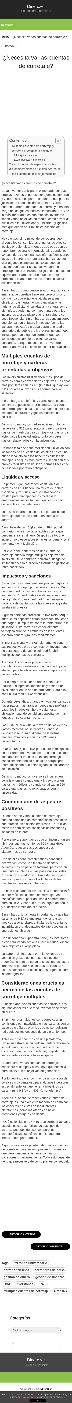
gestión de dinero (17, 1277)
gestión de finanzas (49, 1277)
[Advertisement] (36, 105)
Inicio (5, 37)
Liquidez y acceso (28, 155)
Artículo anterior (22, 1234)
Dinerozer (36, 6)
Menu (9, 24)
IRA (41, 1284)
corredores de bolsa (50, 1270)
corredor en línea (16, 1270)
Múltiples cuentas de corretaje (26, 1291)
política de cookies (27, 1397)
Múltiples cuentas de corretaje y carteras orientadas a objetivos (33, 148)
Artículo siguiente (49, 1246)
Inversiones (24, 1284)
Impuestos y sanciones (31, 159)
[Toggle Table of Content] (57, 141)
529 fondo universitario (30, 1263)
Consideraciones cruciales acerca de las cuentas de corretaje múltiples (36, 171)
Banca (9, 45)
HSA (7, 1284)
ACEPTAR (37, 1401)
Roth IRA (61, 1291)
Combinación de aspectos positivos (35, 164)
